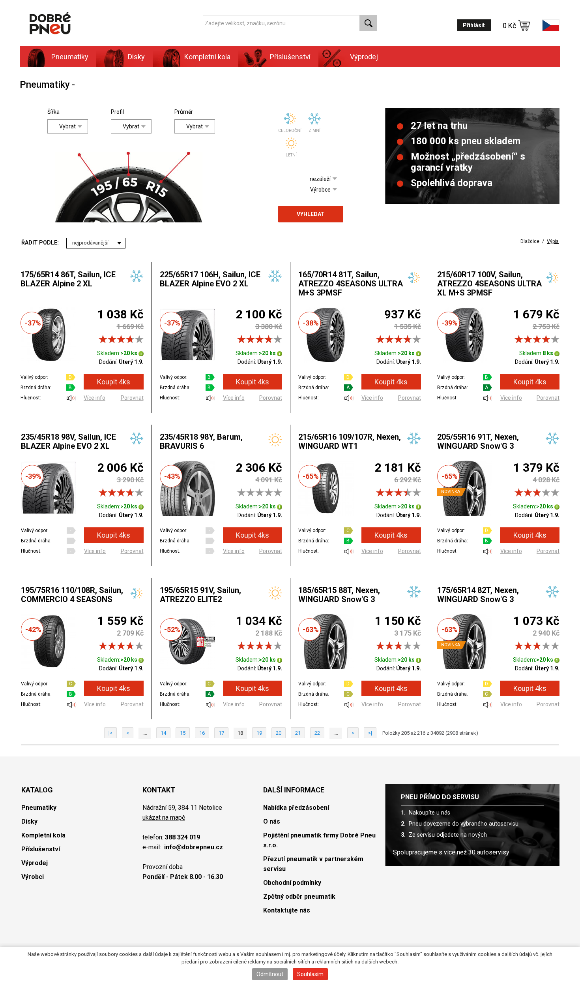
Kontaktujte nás (286, 910)
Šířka (53, 112)
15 (182, 733)
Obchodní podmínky (292, 882)
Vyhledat (311, 214)
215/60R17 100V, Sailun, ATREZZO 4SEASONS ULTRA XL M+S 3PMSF (489, 283)
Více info (94, 398)
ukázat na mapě (163, 817)
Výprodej (364, 57)
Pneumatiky (38, 807)
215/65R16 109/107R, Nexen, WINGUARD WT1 (349, 441)
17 (221, 733)
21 (298, 733)
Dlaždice (529, 241)
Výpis (553, 241)
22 (317, 733)
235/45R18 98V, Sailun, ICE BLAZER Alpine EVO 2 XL (68, 441)
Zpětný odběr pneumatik (299, 896)
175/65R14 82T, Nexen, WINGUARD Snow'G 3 (478, 594)
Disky (29, 821)
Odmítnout (269, 974)
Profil (117, 112)
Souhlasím (310, 974)
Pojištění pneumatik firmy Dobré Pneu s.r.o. (319, 840)
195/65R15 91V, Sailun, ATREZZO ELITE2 (200, 594)
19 (259, 733)
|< (110, 733)
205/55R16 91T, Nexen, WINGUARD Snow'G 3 (478, 441)
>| (370, 733)
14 (163, 733)
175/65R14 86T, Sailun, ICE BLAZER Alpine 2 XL (68, 279)
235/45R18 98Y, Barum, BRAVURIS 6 (201, 441)
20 (278, 733)
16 (202, 733)
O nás (271, 821)
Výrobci (32, 877)
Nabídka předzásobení (296, 807)
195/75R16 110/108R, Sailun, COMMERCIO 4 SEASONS (72, 594)
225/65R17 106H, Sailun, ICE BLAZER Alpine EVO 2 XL (210, 279)
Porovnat (132, 398)
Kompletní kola (43, 835)
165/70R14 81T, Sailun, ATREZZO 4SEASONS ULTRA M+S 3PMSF (350, 283)
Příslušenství (290, 57)
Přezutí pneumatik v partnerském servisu (313, 864)
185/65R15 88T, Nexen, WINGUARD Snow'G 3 (339, 594)
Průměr (180, 112)
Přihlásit (474, 25)
